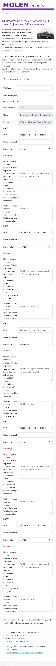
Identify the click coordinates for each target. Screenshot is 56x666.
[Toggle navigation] (7, 12)
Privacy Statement (15, 51)
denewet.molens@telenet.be (17, 641)
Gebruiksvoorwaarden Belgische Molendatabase (24, 652)
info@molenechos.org (20, 638)
